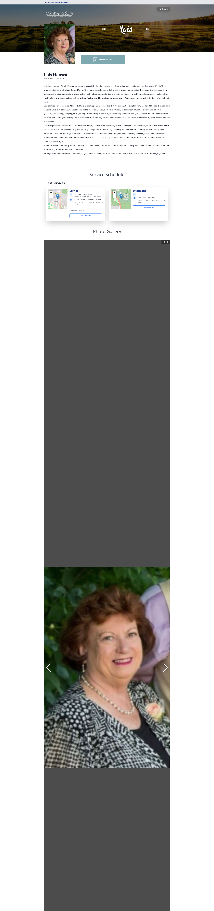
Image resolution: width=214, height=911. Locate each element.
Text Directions (86, 216)
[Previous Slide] (49, 667)
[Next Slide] (165, 667)
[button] (57, 196)
